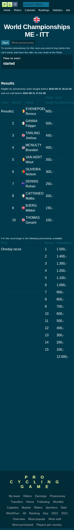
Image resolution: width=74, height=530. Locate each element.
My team (14, 496)
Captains (12, 507)
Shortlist (58, 501)
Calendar (30, 10)
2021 (64, 513)
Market (26, 507)
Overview (19, 519)
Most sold (55, 519)
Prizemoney (57, 496)
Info (68, 10)
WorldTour (12, 513)
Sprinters (51, 507)
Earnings (41, 496)
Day (45, 513)
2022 (54, 513)
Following (43, 501)
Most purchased (22, 524)
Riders (17, 10)
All (24, 513)
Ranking (34, 513)
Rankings (44, 10)
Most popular (36, 519)
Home (7, 10)
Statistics (58, 10)
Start (5, 42)
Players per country (49, 524)
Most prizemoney (23, 42)
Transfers (17, 501)
